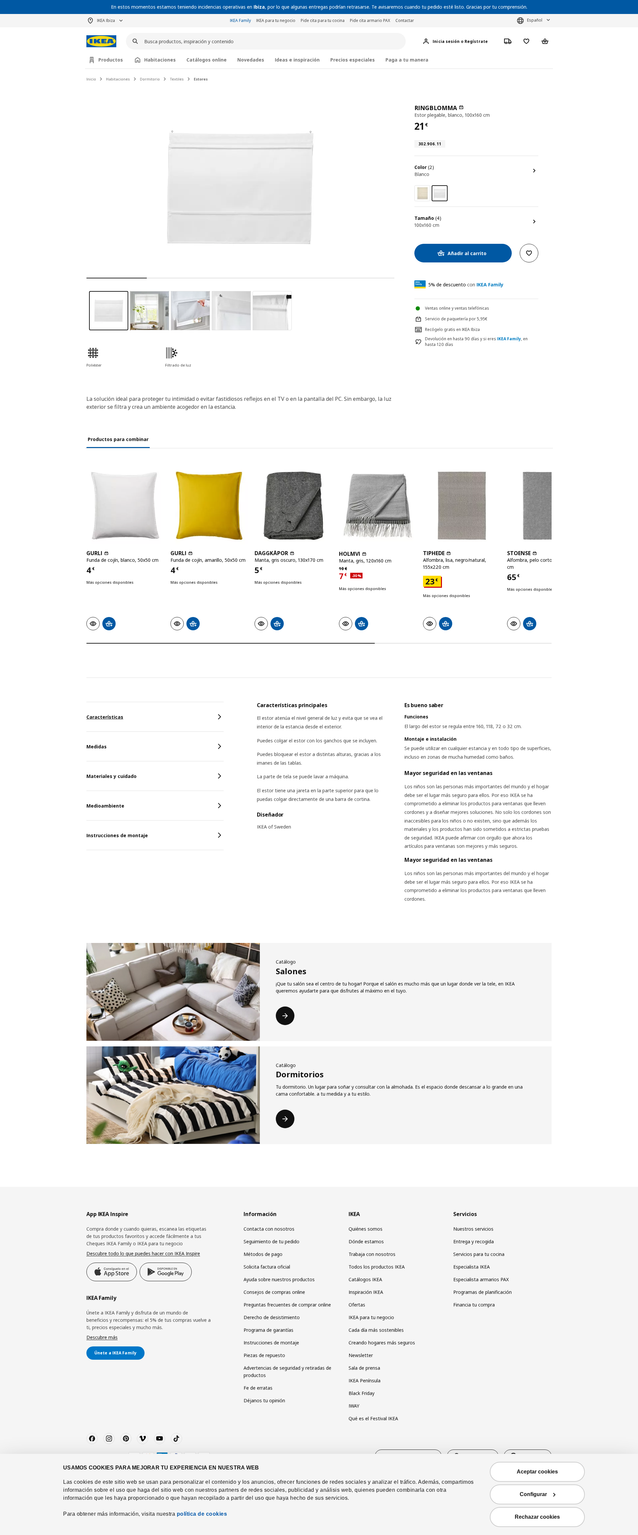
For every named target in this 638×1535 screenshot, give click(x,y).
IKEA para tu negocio (275, 20)
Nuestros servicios (473, 1229)
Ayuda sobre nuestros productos (279, 1279)
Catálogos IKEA (365, 1279)
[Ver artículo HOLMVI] (377, 505)
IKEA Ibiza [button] (106, 20)
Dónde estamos (366, 1241)
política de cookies (202, 1514)
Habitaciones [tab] (160, 60)
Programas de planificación (482, 1292)
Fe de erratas (258, 1388)
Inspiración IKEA (366, 1292)
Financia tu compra (474, 1305)
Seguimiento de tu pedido (271, 1241)
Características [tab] (104, 717)
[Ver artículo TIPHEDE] (461, 505)
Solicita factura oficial (267, 1267)
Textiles (177, 79)
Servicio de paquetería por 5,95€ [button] (456, 319)
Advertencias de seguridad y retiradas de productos (287, 1371)
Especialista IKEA (471, 1267)
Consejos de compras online (274, 1292)
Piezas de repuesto (264, 1355)
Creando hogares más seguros (382, 1342)
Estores (201, 79)
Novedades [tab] (250, 60)
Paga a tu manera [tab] (406, 60)
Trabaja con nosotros (372, 1254)
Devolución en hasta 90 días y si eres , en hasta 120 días (476, 341)
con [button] (465, 284)
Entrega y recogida (473, 1241)
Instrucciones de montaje (271, 1342)
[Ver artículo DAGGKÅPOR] (293, 505)
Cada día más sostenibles (376, 1330)
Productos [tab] (110, 60)
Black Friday (361, 1393)
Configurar (533, 1494)
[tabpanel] (404, 810)
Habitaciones (118, 79)
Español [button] (534, 20)
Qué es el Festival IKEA (373, 1418)
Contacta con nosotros (269, 1229)
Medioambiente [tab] (105, 806)
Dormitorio (150, 79)
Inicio (91, 79)
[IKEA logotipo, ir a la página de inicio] (101, 41)
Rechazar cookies (537, 1517)
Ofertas (357, 1305)
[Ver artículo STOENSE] (546, 505)
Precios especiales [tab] (352, 60)
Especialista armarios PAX (481, 1279)
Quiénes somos (365, 1229)
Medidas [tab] (96, 746)
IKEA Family (240, 20)
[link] (422, 193)
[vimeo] (142, 1438)
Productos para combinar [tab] (118, 439)
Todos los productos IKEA (377, 1267)
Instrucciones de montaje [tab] (117, 835)
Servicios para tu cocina (478, 1254)
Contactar (404, 20)
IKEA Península (364, 1380)
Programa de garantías (268, 1330)
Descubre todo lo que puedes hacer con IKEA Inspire (143, 1253)
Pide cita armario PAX (370, 20)
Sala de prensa (364, 1368)
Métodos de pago (263, 1254)
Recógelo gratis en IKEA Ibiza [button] (452, 329)
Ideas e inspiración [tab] (297, 60)
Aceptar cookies (537, 1471)
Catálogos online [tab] (206, 60)
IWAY (354, 1406)
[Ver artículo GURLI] (125, 505)
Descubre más (102, 1337)
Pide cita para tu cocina (323, 20)
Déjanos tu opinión (264, 1400)
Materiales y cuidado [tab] (111, 776)
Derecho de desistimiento (272, 1317)
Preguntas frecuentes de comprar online (287, 1305)
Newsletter (361, 1355)
